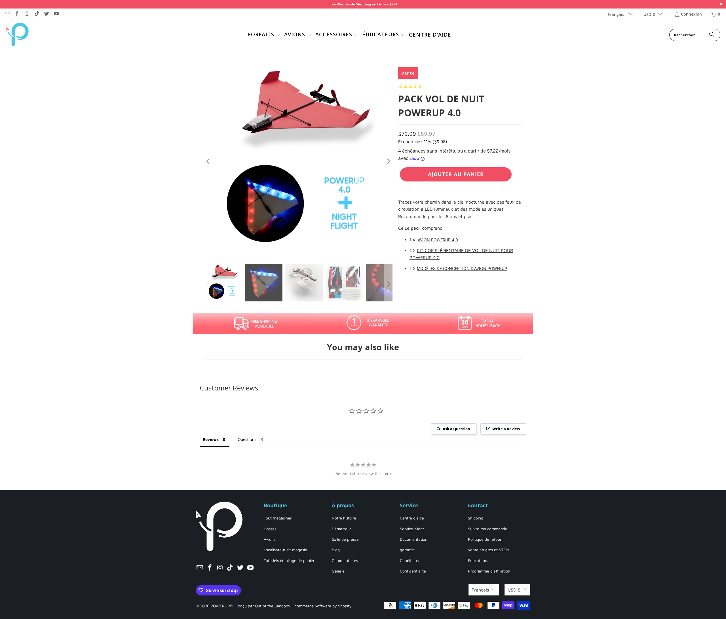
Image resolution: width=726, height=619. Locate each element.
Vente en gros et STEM (488, 549)
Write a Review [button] (506, 428)
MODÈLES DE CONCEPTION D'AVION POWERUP (462, 268)
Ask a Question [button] (456, 428)
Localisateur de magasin (285, 549)
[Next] (388, 161)
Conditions (409, 560)
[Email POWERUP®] (7, 14)
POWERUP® (221, 605)
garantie (407, 549)
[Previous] (208, 161)
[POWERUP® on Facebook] (17, 14)
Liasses (270, 528)
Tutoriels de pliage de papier (289, 560)
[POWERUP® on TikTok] (36, 14)
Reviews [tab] (211, 439)
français (616, 14)
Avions (269, 539)
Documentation (413, 539)
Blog (336, 549)
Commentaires (345, 560)
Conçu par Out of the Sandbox (262, 605)
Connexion (691, 14)
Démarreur (341, 528)
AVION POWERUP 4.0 (438, 239)
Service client (412, 528)
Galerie (338, 571)
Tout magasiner (278, 518)
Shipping (475, 518)
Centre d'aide (412, 518)
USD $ (649, 14)
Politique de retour (484, 539)
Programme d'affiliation (489, 571)
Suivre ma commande (487, 528)
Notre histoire (344, 518)
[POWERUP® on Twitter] (46, 14)
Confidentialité (413, 571)
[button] (264, 35)
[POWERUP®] (18, 35)
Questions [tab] (247, 439)
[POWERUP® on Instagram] (26, 14)
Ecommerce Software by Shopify (322, 605)
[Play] (298, 161)
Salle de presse (345, 539)
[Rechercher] (711, 35)
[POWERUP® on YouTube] (56, 14)
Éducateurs (478, 560)
